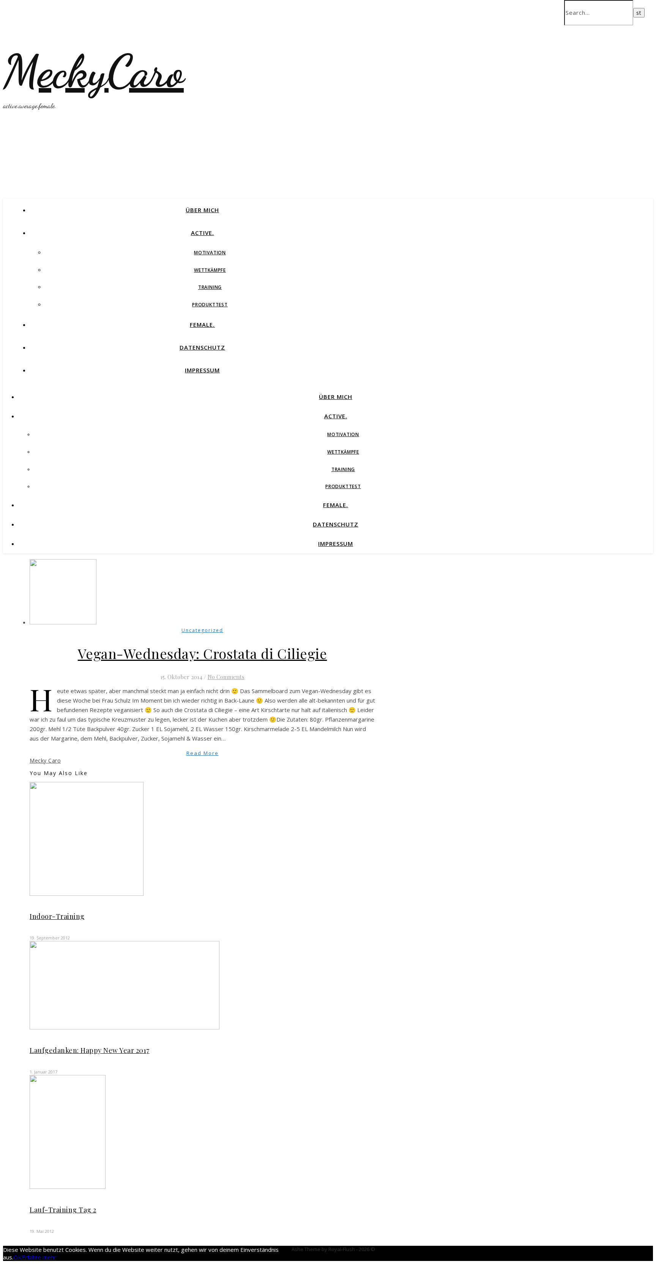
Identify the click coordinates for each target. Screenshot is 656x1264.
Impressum (202, 370)
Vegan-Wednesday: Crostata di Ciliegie (202, 653)
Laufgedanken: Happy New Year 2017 (90, 1050)
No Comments (226, 677)
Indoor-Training (57, 916)
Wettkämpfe (210, 270)
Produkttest (210, 304)
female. (202, 324)
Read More (202, 753)
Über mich (202, 210)
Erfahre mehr (39, 1257)
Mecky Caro (45, 760)
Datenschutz (202, 347)
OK (17, 1257)
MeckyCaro (93, 71)
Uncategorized (202, 630)
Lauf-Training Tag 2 (63, 1209)
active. (202, 232)
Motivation (210, 252)
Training (210, 287)
